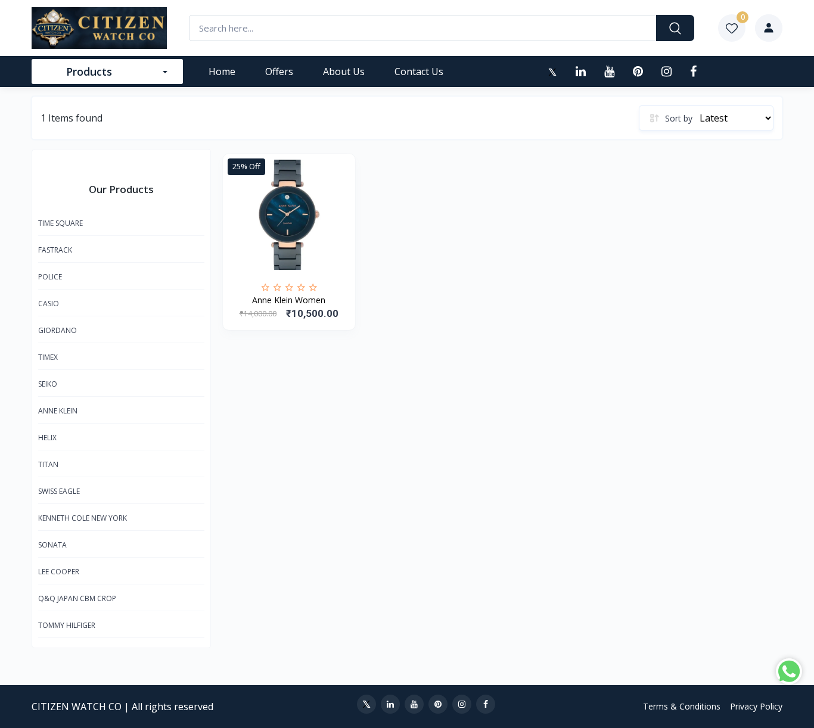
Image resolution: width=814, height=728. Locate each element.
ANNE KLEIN (57, 411)
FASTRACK (55, 250)
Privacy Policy (756, 706)
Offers (279, 71)
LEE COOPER (58, 572)
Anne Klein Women (288, 300)
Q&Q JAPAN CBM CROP (77, 598)
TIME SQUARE (60, 223)
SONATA (52, 545)
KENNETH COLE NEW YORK (82, 518)
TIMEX (48, 357)
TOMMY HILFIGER (66, 625)
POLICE (50, 277)
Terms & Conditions (681, 706)
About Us (344, 71)
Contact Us (418, 71)
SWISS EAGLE (59, 491)
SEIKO (47, 384)
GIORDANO (57, 330)
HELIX (47, 438)
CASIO (48, 303)
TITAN (48, 464)
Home (222, 71)
